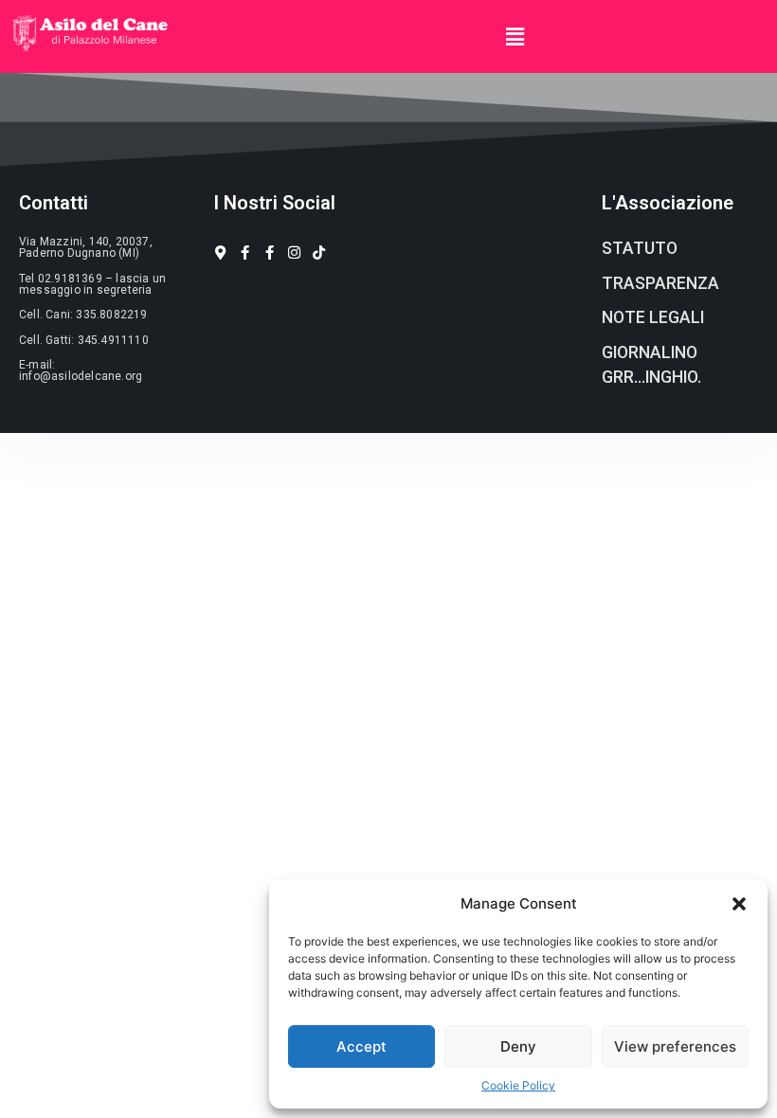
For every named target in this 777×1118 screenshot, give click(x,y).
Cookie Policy (518, 1085)
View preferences (675, 1046)
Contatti (53, 202)
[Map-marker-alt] (220, 252)
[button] (739, 903)
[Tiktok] (319, 252)
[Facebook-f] (245, 252)
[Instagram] (294, 252)
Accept (361, 1046)
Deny (518, 1046)
